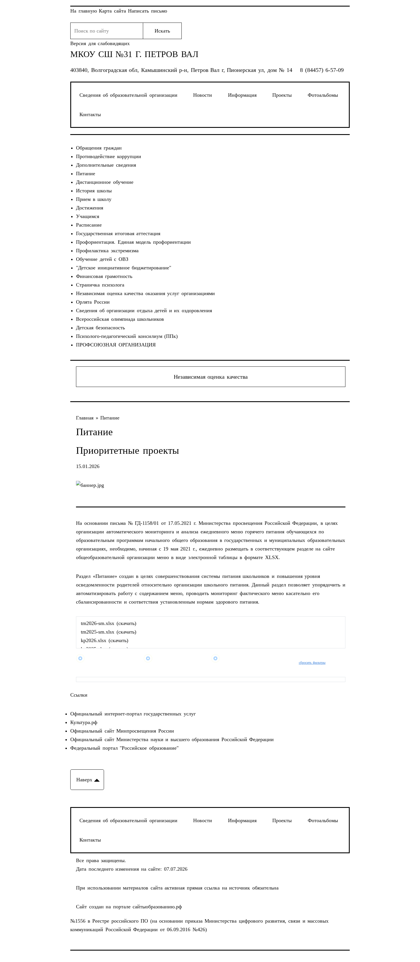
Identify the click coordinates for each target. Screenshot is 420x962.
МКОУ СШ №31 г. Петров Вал (134, 54)
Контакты (90, 114)
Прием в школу (93, 199)
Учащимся (87, 216)
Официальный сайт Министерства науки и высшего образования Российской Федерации (172, 739)
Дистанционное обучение (104, 182)
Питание (85, 173)
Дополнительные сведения (106, 165)
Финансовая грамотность (104, 276)
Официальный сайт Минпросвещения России (122, 731)
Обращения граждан (99, 148)
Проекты (282, 95)
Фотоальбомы (323, 95)
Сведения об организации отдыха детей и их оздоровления (144, 310)
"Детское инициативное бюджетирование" (123, 268)
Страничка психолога (100, 285)
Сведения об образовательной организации (128, 95)
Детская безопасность (100, 327)
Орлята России (93, 302)
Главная (86, 418)
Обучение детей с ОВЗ (102, 259)
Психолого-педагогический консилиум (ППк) (127, 336)
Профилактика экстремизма (107, 250)
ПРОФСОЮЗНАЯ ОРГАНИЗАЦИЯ (116, 345)
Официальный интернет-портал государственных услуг (133, 714)
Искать (162, 31)
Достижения (89, 208)
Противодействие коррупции (108, 156)
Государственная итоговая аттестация (118, 233)
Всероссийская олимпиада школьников (120, 319)
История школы (94, 190)
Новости (202, 95)
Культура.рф (83, 722)
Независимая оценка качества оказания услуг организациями (145, 293)
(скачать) (126, 623)
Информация (242, 95)
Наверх (84, 779)
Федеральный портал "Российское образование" (124, 748)
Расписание (89, 225)
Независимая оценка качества (211, 377)
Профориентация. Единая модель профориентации (133, 242)
